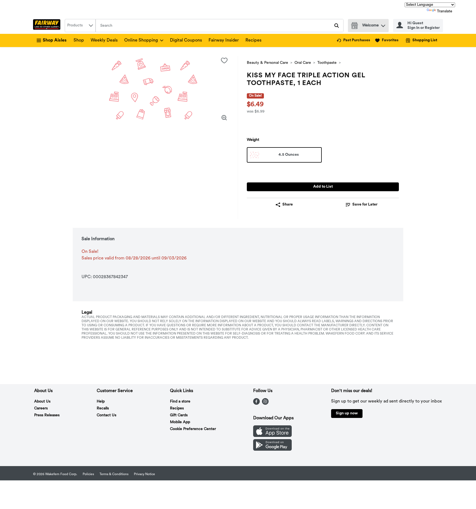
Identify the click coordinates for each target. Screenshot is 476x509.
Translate (444, 11)
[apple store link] (272, 436)
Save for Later (364, 204)
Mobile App (180, 422)
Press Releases (47, 415)
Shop (79, 40)
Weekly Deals (104, 40)
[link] (353, 40)
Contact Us (106, 415)
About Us (42, 401)
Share (287, 204)
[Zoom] (224, 118)
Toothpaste (327, 63)
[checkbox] (224, 60)
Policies (88, 474)
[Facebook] (256, 403)
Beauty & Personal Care (267, 63)
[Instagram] (265, 403)
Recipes (253, 40)
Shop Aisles (55, 40)
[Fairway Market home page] (48, 25)
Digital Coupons (186, 40)
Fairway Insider (224, 40)
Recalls (103, 408)
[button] (383, 24)
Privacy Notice (144, 474)
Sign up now (347, 413)
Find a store (180, 401)
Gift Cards (179, 415)
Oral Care (302, 63)
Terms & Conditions (113, 474)
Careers (41, 408)
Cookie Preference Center (193, 429)
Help (101, 401)
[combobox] (80, 25)
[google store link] (272, 449)
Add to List (323, 187)
